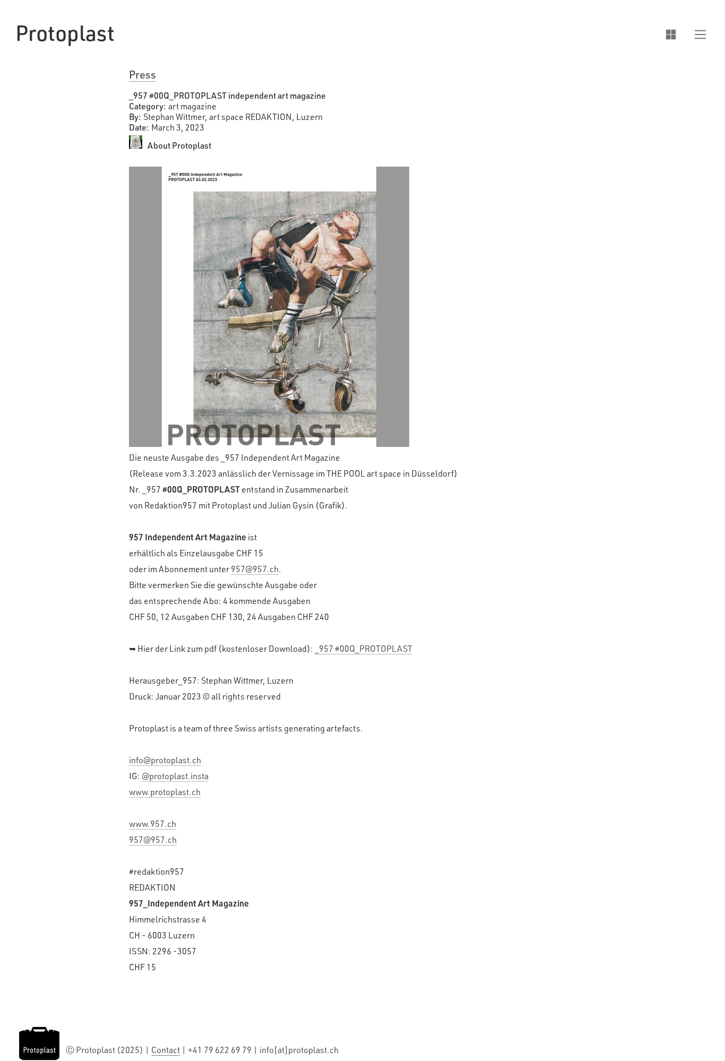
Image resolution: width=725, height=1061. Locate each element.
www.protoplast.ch (165, 792)
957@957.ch (255, 569)
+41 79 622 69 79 (220, 1050)
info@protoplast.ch (165, 760)
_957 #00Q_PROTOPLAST (363, 648)
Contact (165, 1050)
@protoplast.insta (175, 776)
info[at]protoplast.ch (299, 1050)
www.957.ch (152, 823)
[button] (695, 33)
